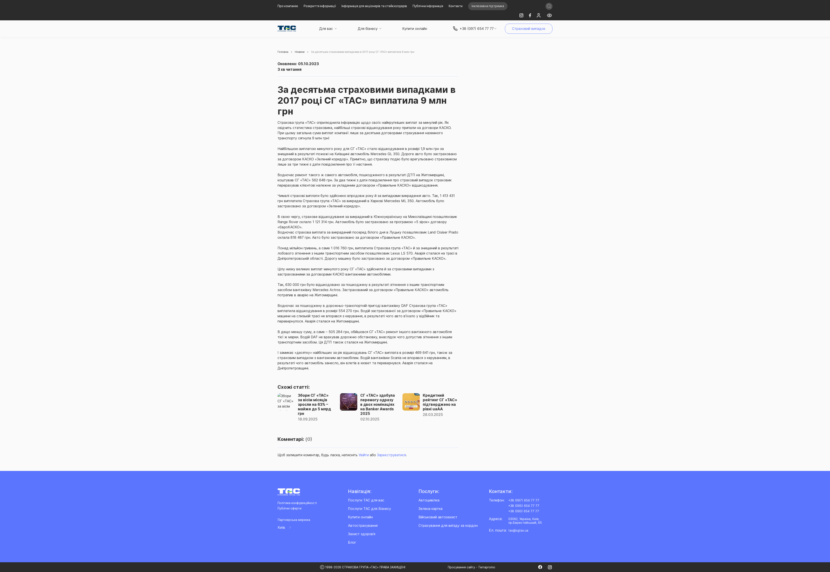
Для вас (326, 28)
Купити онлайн (414, 28)
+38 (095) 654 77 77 (523, 506)
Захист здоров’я (361, 534)
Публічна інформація (428, 6)
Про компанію (288, 6)
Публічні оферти (290, 508)
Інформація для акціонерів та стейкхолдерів (374, 6)
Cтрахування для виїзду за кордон (448, 525)
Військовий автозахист (437, 517)
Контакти (456, 6)
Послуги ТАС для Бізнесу (369, 508)
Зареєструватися (391, 455)
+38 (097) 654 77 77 (523, 500)
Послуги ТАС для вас (366, 500)
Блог (352, 542)
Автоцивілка (428, 500)
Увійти (364, 455)
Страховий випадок (528, 28)
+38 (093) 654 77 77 (523, 511)
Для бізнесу (368, 28)
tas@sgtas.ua (518, 530)
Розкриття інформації (320, 6)
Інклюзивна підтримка (488, 6)
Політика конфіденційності (297, 503)
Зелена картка (430, 508)
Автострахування (363, 525)
